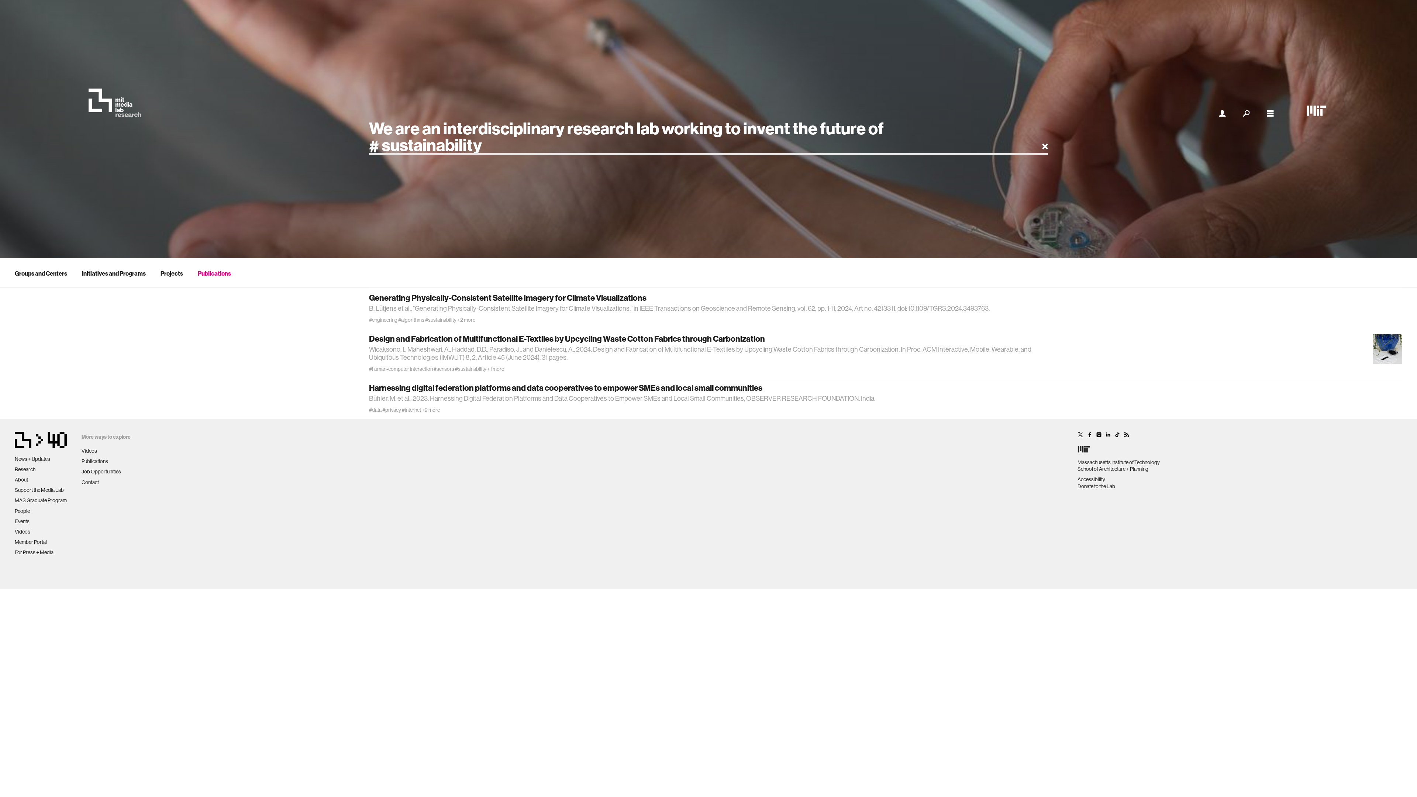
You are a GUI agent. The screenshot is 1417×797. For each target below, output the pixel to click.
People (22, 511)
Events (22, 521)
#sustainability (440, 320)
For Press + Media (34, 552)
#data (375, 410)
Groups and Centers (41, 273)
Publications (214, 273)
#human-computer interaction (401, 369)
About (21, 479)
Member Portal (31, 542)
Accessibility (1091, 479)
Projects (172, 273)
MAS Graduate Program (41, 500)
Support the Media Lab (39, 490)
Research (25, 469)
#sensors (444, 369)
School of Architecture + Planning (1113, 469)
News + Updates (32, 459)
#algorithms (411, 320)
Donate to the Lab (1096, 486)
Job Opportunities (101, 471)
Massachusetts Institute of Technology (1119, 462)
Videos (22, 531)
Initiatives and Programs (114, 273)
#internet (411, 410)
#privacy (391, 410)
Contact (90, 482)
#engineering (383, 320)
